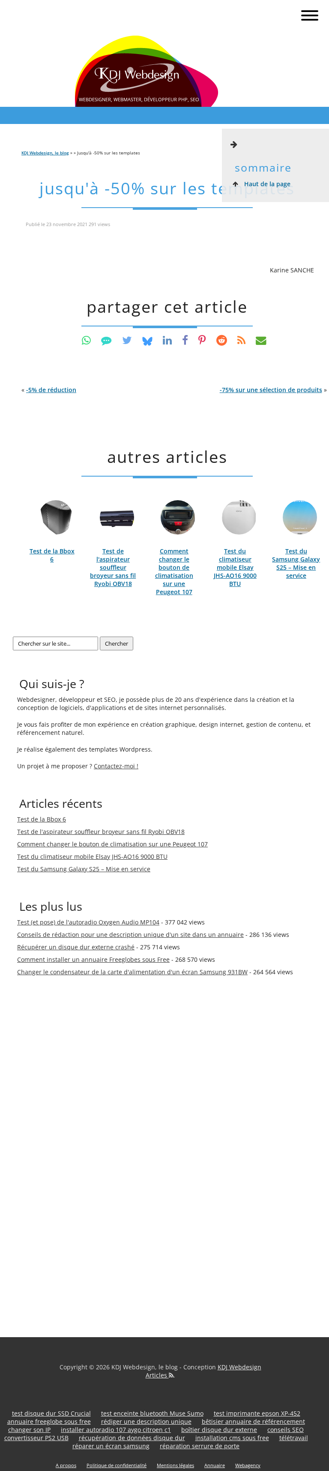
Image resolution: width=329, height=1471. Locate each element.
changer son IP (29, 1430)
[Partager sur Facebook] (185, 340)
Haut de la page (266, 184)
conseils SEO (285, 1430)
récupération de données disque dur (132, 1438)
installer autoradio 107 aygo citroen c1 (116, 1430)
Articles (157, 1375)
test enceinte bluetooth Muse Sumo (152, 1413)
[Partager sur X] (127, 340)
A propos (66, 1465)
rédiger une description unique (146, 1421)
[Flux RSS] (241, 340)
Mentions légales (175, 1465)
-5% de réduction (51, 390)
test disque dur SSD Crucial (51, 1413)
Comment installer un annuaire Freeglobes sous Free (93, 959)
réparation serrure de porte (199, 1446)
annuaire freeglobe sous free (49, 1421)
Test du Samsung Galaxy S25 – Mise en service (296, 563)
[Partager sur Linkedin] (167, 340)
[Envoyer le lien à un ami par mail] (261, 340)
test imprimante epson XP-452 (257, 1413)
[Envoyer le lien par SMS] (106, 340)
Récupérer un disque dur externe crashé (76, 947)
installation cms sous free (232, 1438)
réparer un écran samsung (111, 1446)
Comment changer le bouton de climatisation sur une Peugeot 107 (174, 571)
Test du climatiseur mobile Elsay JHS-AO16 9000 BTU (235, 567)
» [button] (273, 390)
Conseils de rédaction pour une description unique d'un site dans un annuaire (130, 934)
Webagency (247, 1465)
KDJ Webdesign (239, 1367)
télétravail (293, 1438)
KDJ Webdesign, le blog (45, 153)
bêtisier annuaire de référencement (253, 1421)
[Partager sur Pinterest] (202, 340)
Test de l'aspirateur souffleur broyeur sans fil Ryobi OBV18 (113, 567)
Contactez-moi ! (116, 766)
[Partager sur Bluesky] (147, 340)
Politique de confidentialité (117, 1465)
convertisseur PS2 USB (36, 1438)
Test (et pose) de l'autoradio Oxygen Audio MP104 (88, 922)
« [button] (48, 390)
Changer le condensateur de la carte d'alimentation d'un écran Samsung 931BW (132, 972)
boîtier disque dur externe (219, 1430)
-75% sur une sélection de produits (271, 390)
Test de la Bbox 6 (52, 555)
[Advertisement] (51, 1130)
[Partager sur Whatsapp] (86, 340)
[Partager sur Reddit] (221, 340)
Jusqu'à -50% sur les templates (167, 188)
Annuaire (214, 1465)
